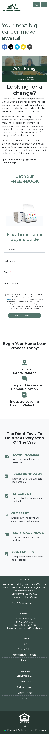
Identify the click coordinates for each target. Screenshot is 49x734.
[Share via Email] (23, 47)
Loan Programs (24, 676)
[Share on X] (10, 47)
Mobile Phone (11, 283)
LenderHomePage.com (33, 730)
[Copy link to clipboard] (29, 47)
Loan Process (24, 681)
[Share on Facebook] (4, 47)
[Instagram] (25, 726)
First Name (10, 249)
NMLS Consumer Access (24, 603)
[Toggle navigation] (44, 4)
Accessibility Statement (25, 655)
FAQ (24, 698)
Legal (24, 643)
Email (7, 272)
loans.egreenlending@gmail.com (24, 628)
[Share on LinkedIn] (17, 47)
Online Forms (25, 693)
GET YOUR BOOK (24, 315)
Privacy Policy (21, 299)
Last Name (10, 261)
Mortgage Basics (24, 687)
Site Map (24, 660)
